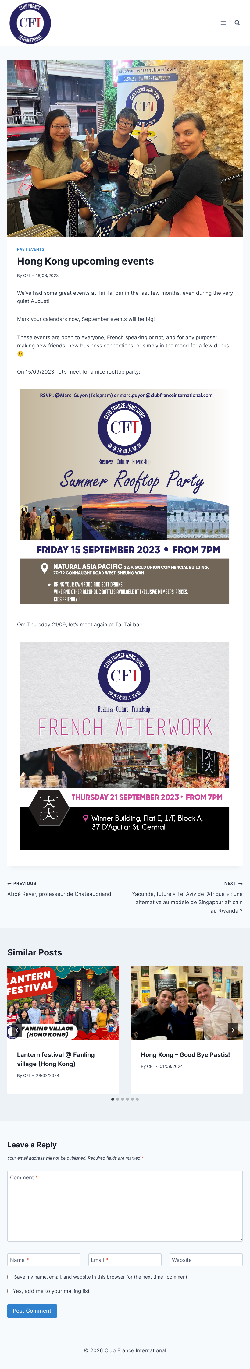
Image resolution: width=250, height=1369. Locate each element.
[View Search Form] (237, 22)
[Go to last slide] (17, 1030)
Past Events (31, 249)
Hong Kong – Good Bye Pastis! (185, 1054)
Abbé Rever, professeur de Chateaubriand (59, 889)
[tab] (112, 1099)
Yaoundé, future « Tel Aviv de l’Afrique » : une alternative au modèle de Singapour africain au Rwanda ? (187, 897)
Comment (24, 1177)
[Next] (233, 1030)
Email (99, 1260)
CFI (26, 275)
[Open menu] (223, 22)
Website (182, 1260)
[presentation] (63, 1003)
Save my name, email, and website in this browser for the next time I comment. (101, 1277)
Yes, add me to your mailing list (50, 1291)
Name (19, 1260)
